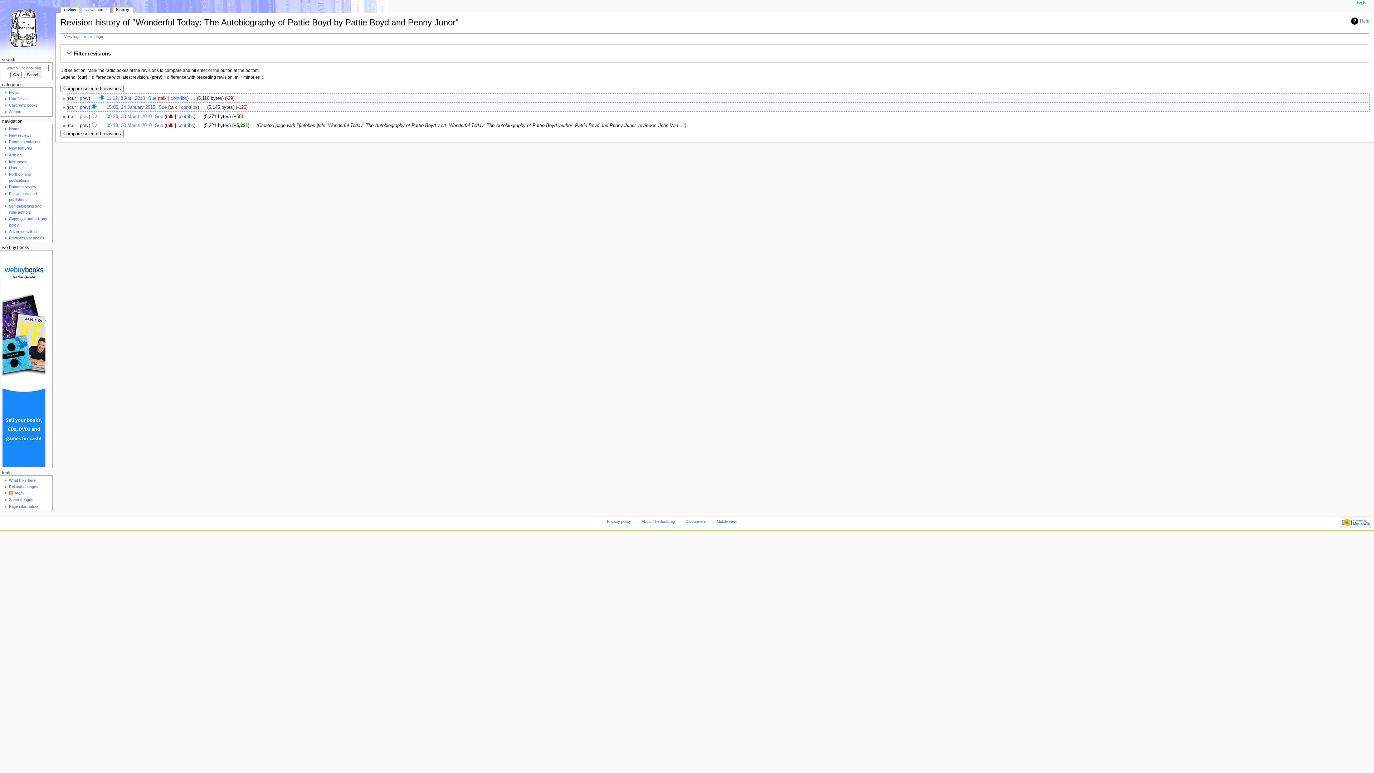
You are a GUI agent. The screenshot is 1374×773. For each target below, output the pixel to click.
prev (84, 98)
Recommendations (25, 142)
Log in (1361, 3)
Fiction (14, 92)
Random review (22, 187)
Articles (15, 155)
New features (20, 148)
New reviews (20, 135)
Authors (16, 112)
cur (72, 107)
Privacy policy (619, 521)
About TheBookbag (658, 521)
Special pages (21, 499)
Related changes (23, 487)
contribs (179, 98)
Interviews (18, 161)
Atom (19, 493)
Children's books (23, 105)
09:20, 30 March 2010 (129, 116)
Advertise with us (24, 231)
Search (8, 60)
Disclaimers (696, 521)
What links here (22, 480)
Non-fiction (18, 99)
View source (96, 10)
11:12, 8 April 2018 (126, 98)
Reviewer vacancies (26, 238)
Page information (23, 506)
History (122, 10)
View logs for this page (83, 36)
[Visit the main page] (27, 27)
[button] (715, 53)
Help (1364, 21)
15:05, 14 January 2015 (131, 107)
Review (70, 10)
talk (163, 98)
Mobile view (727, 521)
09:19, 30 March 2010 (129, 125)
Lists (13, 168)
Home (14, 129)
